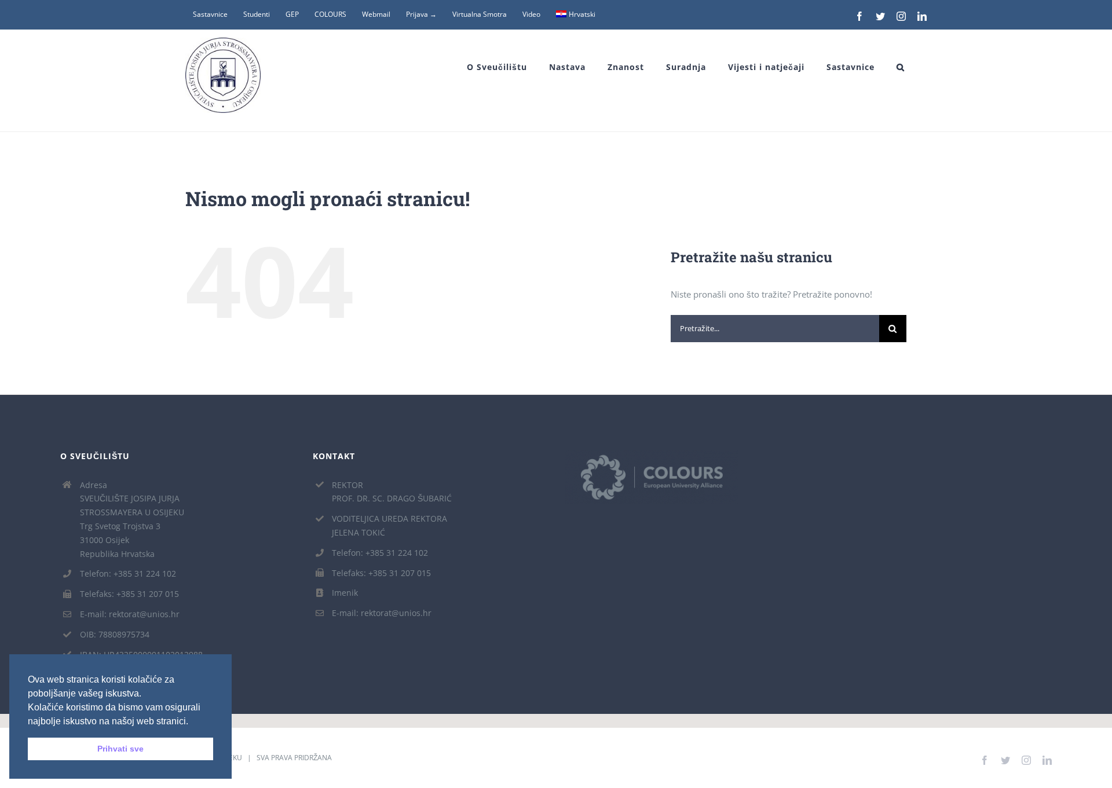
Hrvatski (582, 14)
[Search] (901, 67)
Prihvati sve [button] (120, 748)
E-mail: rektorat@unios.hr (130, 614)
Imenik (345, 592)
